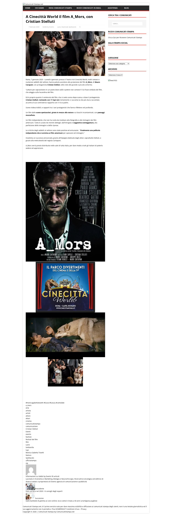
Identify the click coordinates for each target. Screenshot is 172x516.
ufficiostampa (31, 460)
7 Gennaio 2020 (34, 27)
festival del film (32, 439)
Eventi (28, 431)
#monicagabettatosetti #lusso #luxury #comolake (45, 403)
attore (28, 416)
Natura (28, 455)
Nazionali (65, 27)
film (27, 442)
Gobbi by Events (48, 27)
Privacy (83, 509)
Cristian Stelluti (32, 429)
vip (27, 463)
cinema (28, 421)
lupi (27, 450)
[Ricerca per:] (127, 24)
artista (28, 410)
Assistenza (113, 8)
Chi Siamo (39, 8)
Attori (28, 418)
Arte (27, 408)
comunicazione (32, 426)
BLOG (126, 8)
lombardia (30, 447)
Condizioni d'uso (72, 509)
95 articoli (55, 476)
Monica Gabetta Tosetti (35, 452)
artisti (28, 413)
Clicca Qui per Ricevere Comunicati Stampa (125, 37)
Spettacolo (72, 27)
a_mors (28, 405)
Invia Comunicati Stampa (60, 8)
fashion (29, 437)
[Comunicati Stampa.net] (33, 4)
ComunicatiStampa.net (65, 512)
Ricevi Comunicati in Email (89, 8)
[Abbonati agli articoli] (112, 80)
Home (27, 8)
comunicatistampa (33, 424)
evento (28, 434)
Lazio (59, 27)
